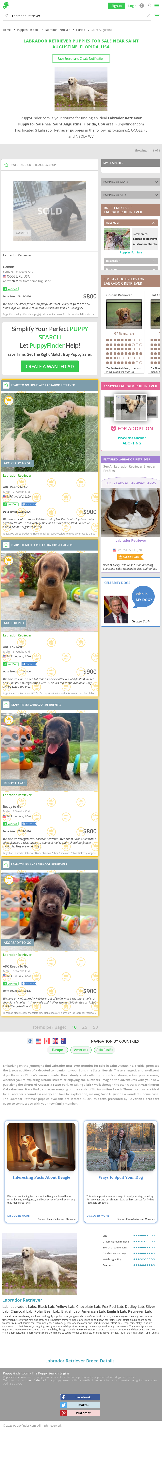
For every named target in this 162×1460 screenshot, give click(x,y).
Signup (116, 5)
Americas (81, 1050)
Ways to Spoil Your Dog (120, 1177)
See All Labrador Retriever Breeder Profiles (129, 468)
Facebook (83, 1397)
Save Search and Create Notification (81, 58)
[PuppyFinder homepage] (6, 5)
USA (5, 276)
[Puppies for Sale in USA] (38, 1041)
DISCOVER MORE (18, 1215)
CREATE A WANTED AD (50, 366)
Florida (80, 30)
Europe (57, 1050)
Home (7, 30)
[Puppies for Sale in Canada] (47, 1041)
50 (95, 1027)
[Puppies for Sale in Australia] (63, 1041)
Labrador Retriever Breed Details (80, 1361)
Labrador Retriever (57, 30)
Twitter (83, 1405)
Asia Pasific (104, 1050)
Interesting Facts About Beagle (41, 1177)
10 (74, 1027)
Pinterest (83, 1413)
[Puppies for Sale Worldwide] (30, 1041)
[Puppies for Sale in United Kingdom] (55, 1041)
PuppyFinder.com (16, 1373)
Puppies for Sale (28, 30)
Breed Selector (35, 1380)
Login (132, 5)
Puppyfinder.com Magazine (61, 1219)
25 (84, 1027)
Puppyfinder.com (13, 1377)
